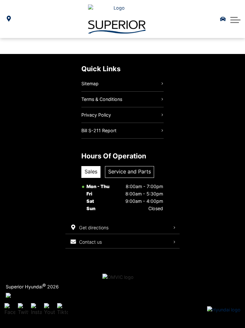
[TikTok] (62, 309)
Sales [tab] (91, 171)
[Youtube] (49, 309)
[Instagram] (36, 309)
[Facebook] (9, 309)
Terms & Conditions (101, 99)
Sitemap (90, 83)
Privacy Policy (96, 115)
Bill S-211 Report (98, 130)
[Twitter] (23, 309)
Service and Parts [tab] (129, 171)
